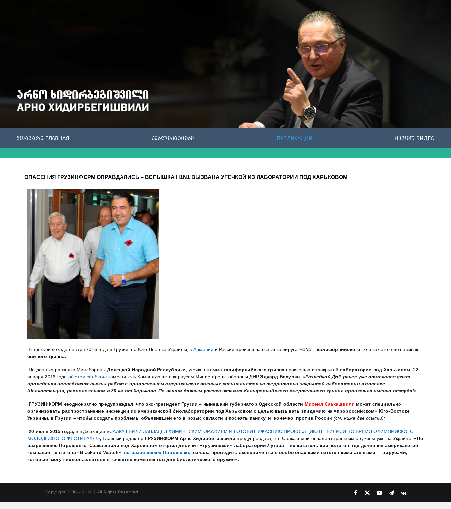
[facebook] (355, 492)
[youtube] (379, 492)
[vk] (403, 492)
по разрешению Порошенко (157, 452)
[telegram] (391, 492)
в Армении (202, 349)
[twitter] (367, 492)
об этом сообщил (87, 376)
